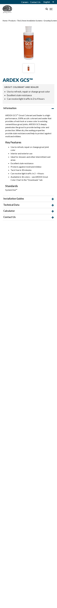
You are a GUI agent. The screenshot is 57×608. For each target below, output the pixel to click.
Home (5, 21)
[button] (47, 2)
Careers (24, 2)
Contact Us (35, 2)
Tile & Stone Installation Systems (29, 21)
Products (12, 21)
